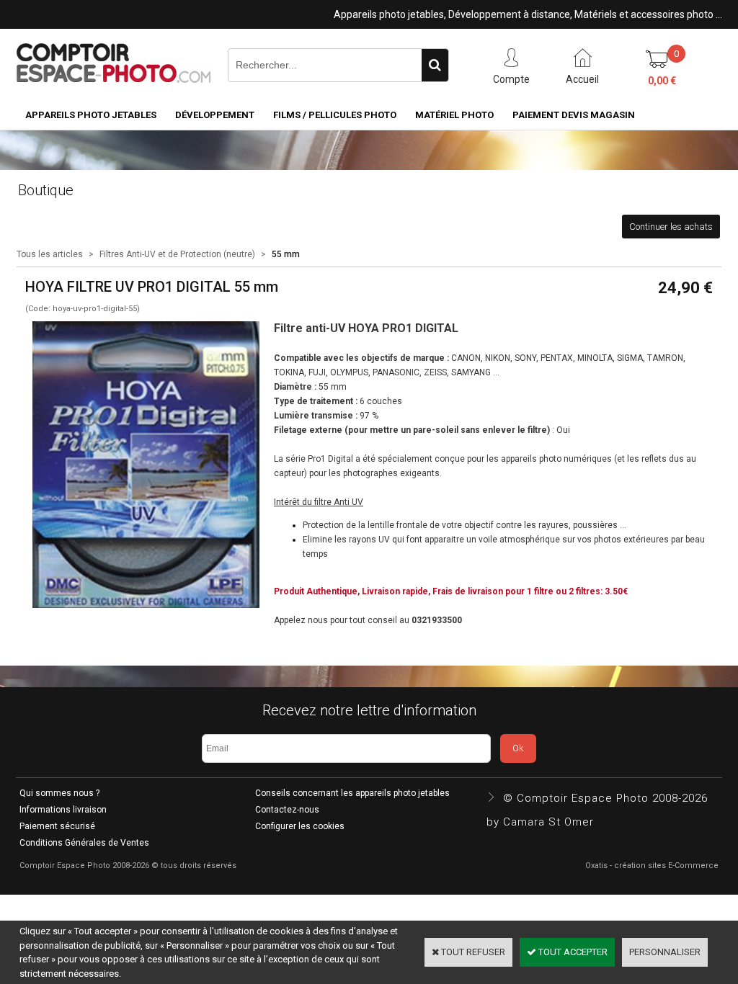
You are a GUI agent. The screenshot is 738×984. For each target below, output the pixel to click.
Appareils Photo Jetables (90, 114)
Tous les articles (50, 254)
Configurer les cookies (299, 826)
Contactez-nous (287, 810)
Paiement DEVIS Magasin (573, 114)
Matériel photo (454, 114)
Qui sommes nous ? (59, 793)
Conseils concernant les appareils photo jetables (352, 793)
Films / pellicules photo (334, 114)
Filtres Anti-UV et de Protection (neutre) (177, 254)
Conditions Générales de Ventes (84, 843)
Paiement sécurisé (57, 826)
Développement (214, 114)
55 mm (286, 254)
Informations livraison (63, 810)
